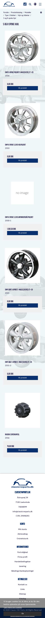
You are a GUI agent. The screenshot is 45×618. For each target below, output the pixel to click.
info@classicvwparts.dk (22, 512)
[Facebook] (25, 4)
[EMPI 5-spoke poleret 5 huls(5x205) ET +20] (22, 50)
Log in (35, 4)
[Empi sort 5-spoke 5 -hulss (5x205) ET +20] (22, 267)
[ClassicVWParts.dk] (9, 4)
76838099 (22, 507)
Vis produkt (22, 88)
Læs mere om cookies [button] (13, 608)
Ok (22, 614)
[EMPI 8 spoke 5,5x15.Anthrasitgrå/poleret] (22, 195)
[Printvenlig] (41, 12)
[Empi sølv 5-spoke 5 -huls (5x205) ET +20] (22, 339)
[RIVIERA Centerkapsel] (22, 412)
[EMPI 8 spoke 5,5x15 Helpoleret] (22, 122)
